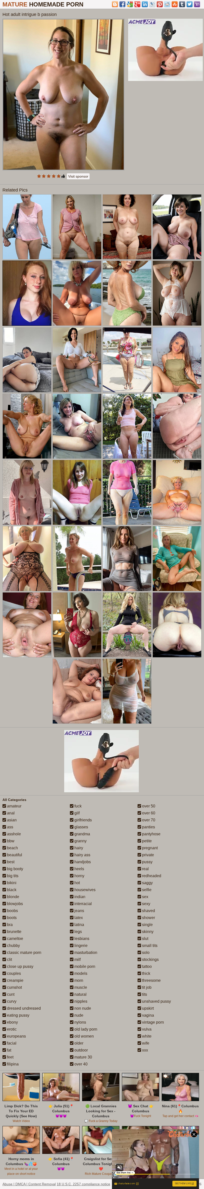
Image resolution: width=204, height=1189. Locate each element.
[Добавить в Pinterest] (160, 4)
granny (80, 841)
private (147, 855)
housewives (84, 890)
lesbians (81, 938)
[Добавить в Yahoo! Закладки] (197, 4)
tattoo (146, 966)
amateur (13, 806)
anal (10, 813)
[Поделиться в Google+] (137, 4)
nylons (79, 1022)
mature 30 (82, 1057)
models (80, 973)
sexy (145, 904)
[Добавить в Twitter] (190, 4)
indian (79, 897)
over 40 (80, 1064)
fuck (77, 806)
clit (9, 959)
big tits (12, 876)
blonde (12, 897)
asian (11, 820)
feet (9, 1057)
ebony (12, 1022)
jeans (78, 911)
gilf (76, 813)
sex (144, 897)
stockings (150, 959)
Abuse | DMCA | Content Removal (29, 1184)
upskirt (147, 1008)
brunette (13, 931)
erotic (11, 1029)
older (78, 1043)
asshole (13, 834)
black (11, 890)
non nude (82, 1008)
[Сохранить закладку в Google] (130, 4)
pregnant (149, 848)
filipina (12, 1064)
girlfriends (82, 820)
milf (77, 959)
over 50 (148, 806)
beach (12, 848)
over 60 (148, 813)
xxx (144, 1050)
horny (78, 876)
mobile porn (84, 966)
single (147, 925)
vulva (146, 1029)
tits (144, 994)
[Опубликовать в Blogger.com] (115, 4)
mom (78, 980)
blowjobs (14, 904)
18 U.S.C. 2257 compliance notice (83, 1184)
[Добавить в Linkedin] (145, 4)
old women (83, 1036)
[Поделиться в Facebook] (122, 4)
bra (9, 925)
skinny (147, 931)
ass (9, 827)
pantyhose (150, 834)
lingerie (80, 945)
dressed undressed (23, 1008)
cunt (10, 994)
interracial (82, 904)
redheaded (151, 876)
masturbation (85, 952)
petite (146, 841)
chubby (13, 945)
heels (78, 869)
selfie (146, 890)
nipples (80, 1001)
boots (11, 918)
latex (78, 918)
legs (77, 931)
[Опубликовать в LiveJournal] (152, 4)
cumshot (14, 987)
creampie (14, 980)
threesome (151, 980)
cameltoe (14, 938)
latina (78, 925)
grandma (81, 834)
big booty (14, 869)
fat (8, 1050)
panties (148, 827)
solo (145, 952)
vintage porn (152, 1022)
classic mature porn (23, 952)
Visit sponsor (78, 176)
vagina (147, 1015)
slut (144, 938)
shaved (148, 911)
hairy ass (81, 855)
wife (145, 1043)
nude (78, 1015)
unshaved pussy (156, 1001)
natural (80, 994)
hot (76, 883)
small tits (149, 945)
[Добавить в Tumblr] (182, 4)
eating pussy (17, 1015)
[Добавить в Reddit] (167, 4)
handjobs (82, 862)
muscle (80, 987)
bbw (10, 841)
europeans (16, 1036)
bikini (11, 883)
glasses (80, 827)
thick (145, 973)
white (146, 1036)
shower (148, 918)
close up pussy (19, 966)
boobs (12, 911)
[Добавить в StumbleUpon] (175, 4)
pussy (147, 862)
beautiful (14, 855)
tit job (146, 987)
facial (11, 1043)
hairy (78, 848)
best (10, 862)
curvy (11, 1001)
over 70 (148, 820)
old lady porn (85, 1029)
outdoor (80, 1050)
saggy (147, 883)
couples (13, 973)
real (145, 869)
